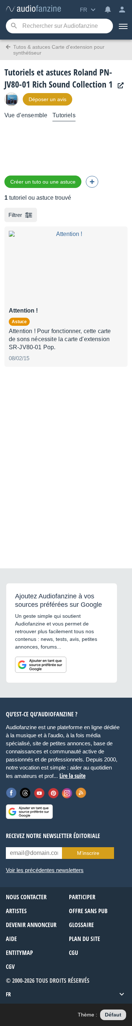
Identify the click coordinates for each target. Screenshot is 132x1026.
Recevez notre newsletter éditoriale (53, 836)
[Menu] (122, 26)
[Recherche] (14, 26)
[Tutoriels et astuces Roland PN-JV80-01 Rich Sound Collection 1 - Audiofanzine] (33, 9)
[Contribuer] (92, 182)
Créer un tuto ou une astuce (43, 182)
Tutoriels (63, 115)
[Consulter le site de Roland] (119, 85)
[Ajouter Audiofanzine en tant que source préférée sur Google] (40, 665)
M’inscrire (88, 853)
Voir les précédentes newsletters (45, 870)
